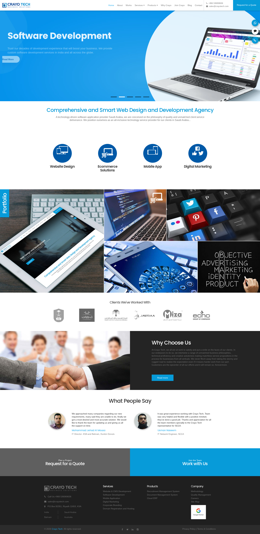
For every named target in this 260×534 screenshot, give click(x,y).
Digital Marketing (111, 501)
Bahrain (48, 517)
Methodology (197, 491)
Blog (190, 5)
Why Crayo (166, 5)
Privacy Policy (188, 529)
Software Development (114, 495)
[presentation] (5, 48)
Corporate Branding (112, 505)
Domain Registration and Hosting (118, 508)
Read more (162, 378)
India (46, 512)
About (120, 5)
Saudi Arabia (70, 512)
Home (111, 5)
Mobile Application (111, 498)
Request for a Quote (246, 5)
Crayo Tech (57, 529)
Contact (198, 5)
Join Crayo (179, 5)
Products (152, 5)
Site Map (195, 501)
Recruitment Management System (163, 491)
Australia (68, 517)
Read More (19, 59)
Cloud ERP (152, 498)
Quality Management (201, 495)
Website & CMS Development (117, 491)
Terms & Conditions (206, 529)
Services (139, 5)
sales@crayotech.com (58, 501)
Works (129, 5)
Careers (195, 498)
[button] (114, 97)
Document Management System (162, 495)
